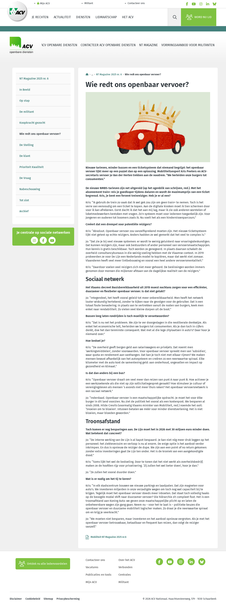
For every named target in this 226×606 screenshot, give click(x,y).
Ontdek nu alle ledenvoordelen (47, 563)
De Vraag (25, 178)
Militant (88, 3)
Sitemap (48, 598)
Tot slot (24, 200)
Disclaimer (16, 598)
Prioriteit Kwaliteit (31, 167)
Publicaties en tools (98, 574)
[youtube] (194, 4)
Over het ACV (126, 560)
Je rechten (40, 17)
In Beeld (24, 89)
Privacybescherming (68, 598)
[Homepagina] (87, 74)
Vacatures (92, 567)
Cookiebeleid (32, 598)
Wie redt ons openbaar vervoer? (40, 134)
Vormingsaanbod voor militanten (188, 45)
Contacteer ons (136, 3)
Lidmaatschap (106, 17)
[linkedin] (207, 4)
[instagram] (201, 4)
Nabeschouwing (29, 189)
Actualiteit (62, 17)
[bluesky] (214, 4)
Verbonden (125, 567)
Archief (24, 211)
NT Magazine (148, 45)
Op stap (24, 100)
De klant (24, 156)
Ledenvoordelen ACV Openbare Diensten (45, 45)
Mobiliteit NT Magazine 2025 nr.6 (108, 537)
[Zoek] (175, 17)
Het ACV (127, 17)
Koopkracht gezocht (32, 122)
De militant (26, 111)
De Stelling (26, 145)
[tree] (43, 145)
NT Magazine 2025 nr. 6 (34, 78)
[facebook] (187, 4)
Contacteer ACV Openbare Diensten (108, 45)
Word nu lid (203, 17)
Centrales (124, 574)
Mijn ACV (45, 3)
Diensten (83, 17)
